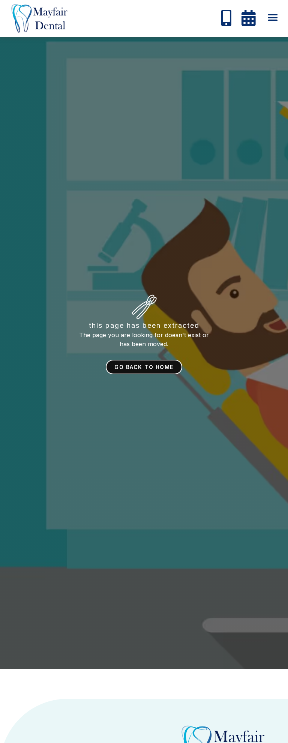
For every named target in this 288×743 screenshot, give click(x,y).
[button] (273, 18)
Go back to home (144, 367)
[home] (38, 18)
